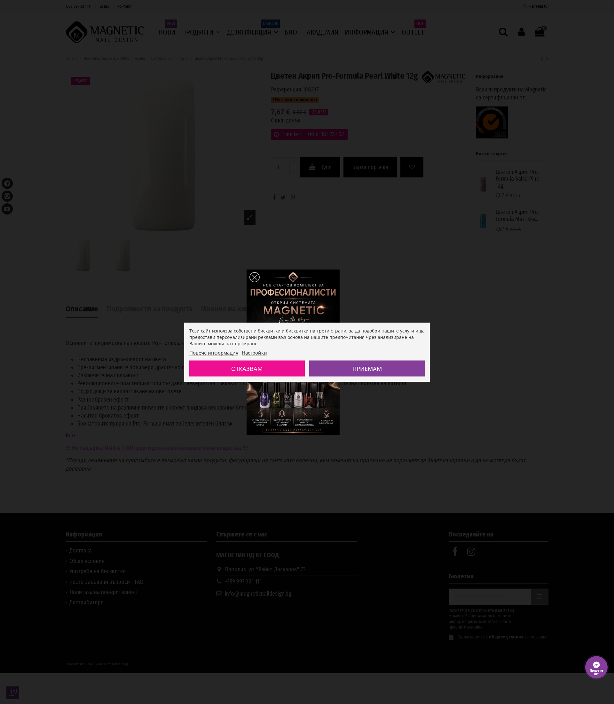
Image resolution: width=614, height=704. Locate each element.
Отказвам (247, 368)
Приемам (367, 368)
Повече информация (213, 352)
